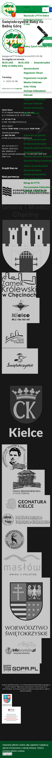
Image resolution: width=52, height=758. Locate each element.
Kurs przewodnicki (33, 178)
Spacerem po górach (34, 135)
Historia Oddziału (33, 103)
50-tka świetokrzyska (35, 143)
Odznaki (28, 95)
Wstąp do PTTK (32, 182)
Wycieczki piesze (32, 170)
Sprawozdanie (31, 68)
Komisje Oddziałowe (35, 90)
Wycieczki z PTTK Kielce (36, 15)
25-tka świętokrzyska (35, 139)
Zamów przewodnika (35, 174)
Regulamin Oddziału (35, 99)
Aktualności (30, 11)
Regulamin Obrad (33, 72)
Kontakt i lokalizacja (35, 191)
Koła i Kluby (30, 86)
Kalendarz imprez (33, 19)
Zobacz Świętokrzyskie (36, 165)
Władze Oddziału (33, 82)
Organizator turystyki (35, 78)
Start (26, 7)
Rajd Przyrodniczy (33, 152)
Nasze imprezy (31, 113)
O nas (27, 24)
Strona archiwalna (34, 107)
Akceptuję (7, 754)
